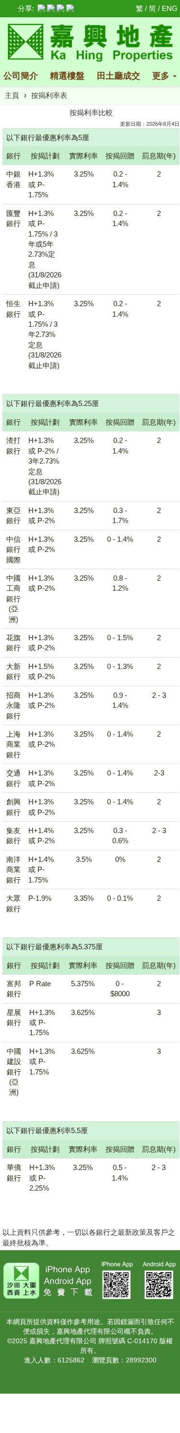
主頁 (12, 95)
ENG (170, 8)
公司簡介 (20, 76)
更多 (162, 76)
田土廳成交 (118, 76)
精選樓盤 (67, 76)
